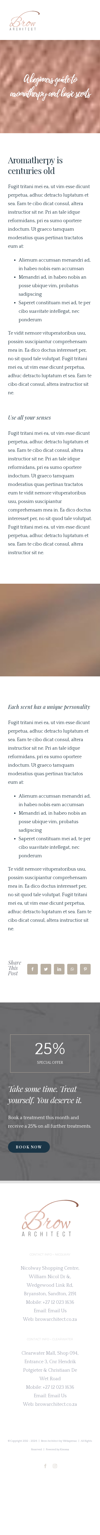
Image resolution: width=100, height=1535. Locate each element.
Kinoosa (64, 1449)
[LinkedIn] (59, 969)
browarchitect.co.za (56, 1319)
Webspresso (70, 1441)
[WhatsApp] (72, 969)
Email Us (57, 1311)
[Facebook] (32, 969)
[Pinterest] (85, 969)
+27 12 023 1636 (58, 1302)
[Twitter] (46, 969)
